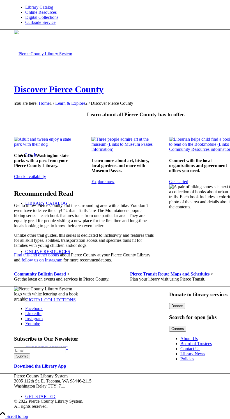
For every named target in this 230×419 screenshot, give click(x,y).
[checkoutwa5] (46, 144)
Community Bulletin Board (40, 274)
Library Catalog (39, 7)
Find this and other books (36, 254)
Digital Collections (41, 17)
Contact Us (190, 348)
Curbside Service (40, 22)
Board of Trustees (196, 343)
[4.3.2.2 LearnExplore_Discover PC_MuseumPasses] (123, 149)
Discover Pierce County (59, 89)
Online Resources (41, 12)
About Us (189, 338)
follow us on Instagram (42, 260)
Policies (187, 358)
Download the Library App (40, 366)
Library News (192, 353)
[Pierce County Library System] (43, 53)
